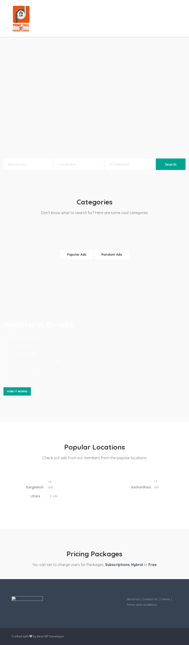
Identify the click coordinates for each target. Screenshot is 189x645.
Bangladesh (35, 487)
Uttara (35, 496)
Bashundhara (141, 487)
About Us (133, 599)
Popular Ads (76, 254)
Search (170, 164)
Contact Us (149, 599)
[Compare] (156, 18)
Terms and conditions (142, 605)
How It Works (17, 391)
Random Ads (111, 254)
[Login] (146, 18)
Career (165, 599)
